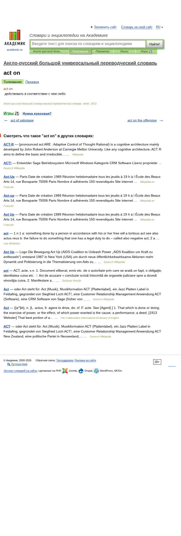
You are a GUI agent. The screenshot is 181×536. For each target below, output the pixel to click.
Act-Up (9, 177)
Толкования (80, 51)
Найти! (154, 44)
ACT (7, 326)
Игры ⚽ (146, 51)
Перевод (32, 82)
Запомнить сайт (106, 27)
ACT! (8, 163)
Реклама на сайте (85, 360)
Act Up (9, 214)
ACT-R (9, 144)
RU (158, 27)
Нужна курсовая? (37, 113)
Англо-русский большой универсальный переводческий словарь (49, 51)
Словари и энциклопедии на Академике (68, 35)
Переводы (103, 51)
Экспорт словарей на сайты (20, 370)
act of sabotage (22, 120)
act (6, 233)
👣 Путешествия (17, 364)
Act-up (9, 195)
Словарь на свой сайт (136, 27)
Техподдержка (64, 360)
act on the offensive (142, 120)
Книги (124, 51)
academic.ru (15, 49)
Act (6, 289)
